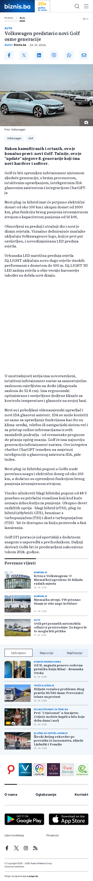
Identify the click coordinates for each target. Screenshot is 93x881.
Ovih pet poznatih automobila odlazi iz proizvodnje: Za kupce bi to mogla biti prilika (60, 627)
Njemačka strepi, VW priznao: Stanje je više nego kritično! (57, 601)
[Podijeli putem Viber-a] (53, 55)
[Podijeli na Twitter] (23, 55)
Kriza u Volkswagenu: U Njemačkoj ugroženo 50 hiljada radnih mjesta (58, 579)
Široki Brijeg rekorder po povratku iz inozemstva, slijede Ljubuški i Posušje (58, 740)
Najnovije (46, 652)
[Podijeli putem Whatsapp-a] (69, 55)
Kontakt (81, 794)
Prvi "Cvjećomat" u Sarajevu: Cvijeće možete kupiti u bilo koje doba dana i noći (59, 716)
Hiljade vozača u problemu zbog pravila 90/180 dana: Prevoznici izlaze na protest (59, 692)
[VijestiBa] (25, 769)
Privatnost (52, 835)
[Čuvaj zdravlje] (67, 769)
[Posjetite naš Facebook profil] (7, 848)
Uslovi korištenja (14, 835)
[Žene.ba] (53, 769)
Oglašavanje (46, 794)
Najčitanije (74, 652)
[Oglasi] (11, 769)
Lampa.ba (32, 876)
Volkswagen (14, 138)
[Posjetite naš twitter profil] (16, 848)
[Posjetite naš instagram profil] (25, 848)
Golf (30, 138)
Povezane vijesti (20, 563)
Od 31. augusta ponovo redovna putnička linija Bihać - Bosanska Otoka (58, 669)
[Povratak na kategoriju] (85, 19)
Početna (9, 18)
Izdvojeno (18, 652)
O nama (11, 794)
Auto (22, 18)
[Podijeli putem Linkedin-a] (39, 55)
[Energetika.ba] (81, 769)
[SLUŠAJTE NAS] (39, 769)
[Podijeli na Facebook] (9, 55)
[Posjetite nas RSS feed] (35, 848)
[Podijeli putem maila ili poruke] (83, 55)
